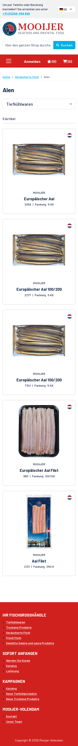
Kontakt (11, 716)
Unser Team (14, 721)
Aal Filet (39, 561)
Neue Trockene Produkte (22, 699)
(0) (56, 61)
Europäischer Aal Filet (39, 470)
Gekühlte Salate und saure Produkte (30, 643)
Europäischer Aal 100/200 (39, 289)
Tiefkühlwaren (15, 622)
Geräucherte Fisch (27, 77)
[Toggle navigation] (9, 61)
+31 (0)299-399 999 (16, 13)
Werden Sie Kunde (18, 660)
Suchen (66, 45)
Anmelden (32, 61)
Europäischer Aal (39, 198)
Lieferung (12, 671)
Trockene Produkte (19, 627)
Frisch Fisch (13, 638)
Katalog (11, 666)
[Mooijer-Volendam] (33, 28)
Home (6, 77)
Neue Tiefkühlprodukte (21, 693)
